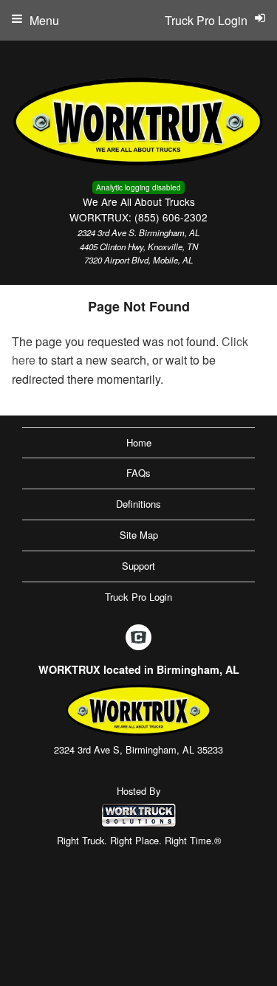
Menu (44, 20)
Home (138, 442)
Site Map (139, 535)
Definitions (138, 504)
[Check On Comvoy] (138, 638)
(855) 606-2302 (171, 217)
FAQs (138, 473)
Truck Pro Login (138, 597)
